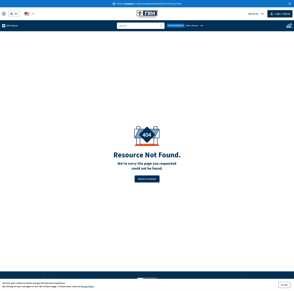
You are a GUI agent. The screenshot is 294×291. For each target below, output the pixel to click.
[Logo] (147, 14)
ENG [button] (16, 13)
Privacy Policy (87, 286)
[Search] (161, 26)
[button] (10, 25)
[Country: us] (30, 14)
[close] (289, 3)
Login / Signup (282, 13)
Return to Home (147, 179)
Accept (284, 284)
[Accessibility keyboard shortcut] (4, 13)
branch (129, 3)
